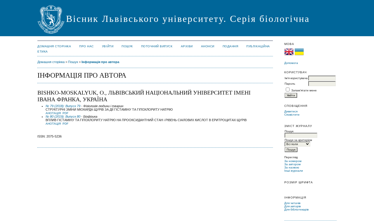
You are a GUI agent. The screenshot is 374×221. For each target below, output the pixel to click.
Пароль (290, 83)
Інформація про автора (100, 62)
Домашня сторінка (54, 46)
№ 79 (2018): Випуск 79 (63, 106)
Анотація (53, 113)
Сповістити (291, 114)
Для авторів (292, 206)
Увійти (107, 46)
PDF (65, 113)
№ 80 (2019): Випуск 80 (63, 116)
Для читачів (292, 203)
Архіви (187, 46)
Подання (230, 46)
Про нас (86, 46)
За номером (293, 161)
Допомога (291, 63)
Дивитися (290, 111)
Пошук (127, 46)
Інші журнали (293, 170)
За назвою (291, 167)
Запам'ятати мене (304, 90)
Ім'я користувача (296, 78)
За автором (292, 164)
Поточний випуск (157, 46)
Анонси (207, 46)
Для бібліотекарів (296, 209)
